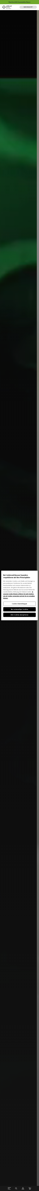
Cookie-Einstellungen (19, 604)
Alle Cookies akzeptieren (19, 615)
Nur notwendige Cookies (19, 609)
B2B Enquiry (28, 7)
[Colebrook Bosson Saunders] (7, 7)
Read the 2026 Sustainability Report (19, 2)
